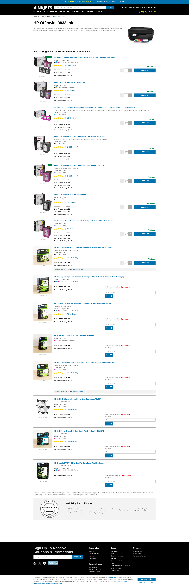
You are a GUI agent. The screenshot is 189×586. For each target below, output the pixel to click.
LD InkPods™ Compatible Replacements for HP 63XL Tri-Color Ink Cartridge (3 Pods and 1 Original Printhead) (95, 107)
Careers (91, 556)
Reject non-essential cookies (146, 582)
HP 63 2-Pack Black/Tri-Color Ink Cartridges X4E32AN (74, 335)
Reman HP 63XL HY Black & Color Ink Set (69, 82)
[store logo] (42, 8)
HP (46, 16)
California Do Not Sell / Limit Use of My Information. (47, 583)
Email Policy (92, 558)
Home (35, 16)
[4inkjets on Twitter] (39, 563)
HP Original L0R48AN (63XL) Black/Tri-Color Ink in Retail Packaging (79, 463)
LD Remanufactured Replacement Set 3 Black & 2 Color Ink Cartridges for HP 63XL (85, 57)
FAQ (142, 12)
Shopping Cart (137, 551)
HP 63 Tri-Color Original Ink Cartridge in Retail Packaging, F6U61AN (79, 431)
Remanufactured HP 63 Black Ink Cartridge (70, 194)
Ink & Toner (41, 16)
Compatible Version (77, 269)
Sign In (149, 7)
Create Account (140, 7)
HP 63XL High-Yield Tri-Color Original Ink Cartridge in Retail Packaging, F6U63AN (84, 362)
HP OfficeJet (50, 16)
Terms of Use (115, 570)
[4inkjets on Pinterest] (44, 563)
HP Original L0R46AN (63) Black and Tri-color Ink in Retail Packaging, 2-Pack (82, 303)
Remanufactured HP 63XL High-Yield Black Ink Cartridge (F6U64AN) (79, 136)
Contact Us (114, 551)
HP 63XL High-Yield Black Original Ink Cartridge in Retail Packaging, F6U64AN (83, 247)
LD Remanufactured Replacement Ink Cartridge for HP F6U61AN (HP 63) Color (83, 221)
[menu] (95, 12)
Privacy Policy (115, 563)
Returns (113, 558)
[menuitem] (34, 12)
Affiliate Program (94, 553)
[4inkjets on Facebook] (34, 563)
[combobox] (84, 7)
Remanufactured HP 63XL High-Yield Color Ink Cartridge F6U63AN (79, 165)
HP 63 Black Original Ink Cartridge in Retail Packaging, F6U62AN (78, 399)
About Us (91, 551)
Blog (90, 561)
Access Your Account (139, 556)
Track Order (128, 7)
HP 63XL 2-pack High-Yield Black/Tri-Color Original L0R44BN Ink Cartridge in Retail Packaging (89, 277)
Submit (109, 296)
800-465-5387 (152, 12)
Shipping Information (117, 556)
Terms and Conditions (123, 581)
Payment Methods (116, 561)
